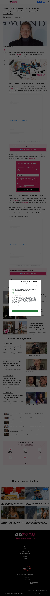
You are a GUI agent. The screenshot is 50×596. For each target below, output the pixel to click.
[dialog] (25, 298)
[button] (25, 295)
